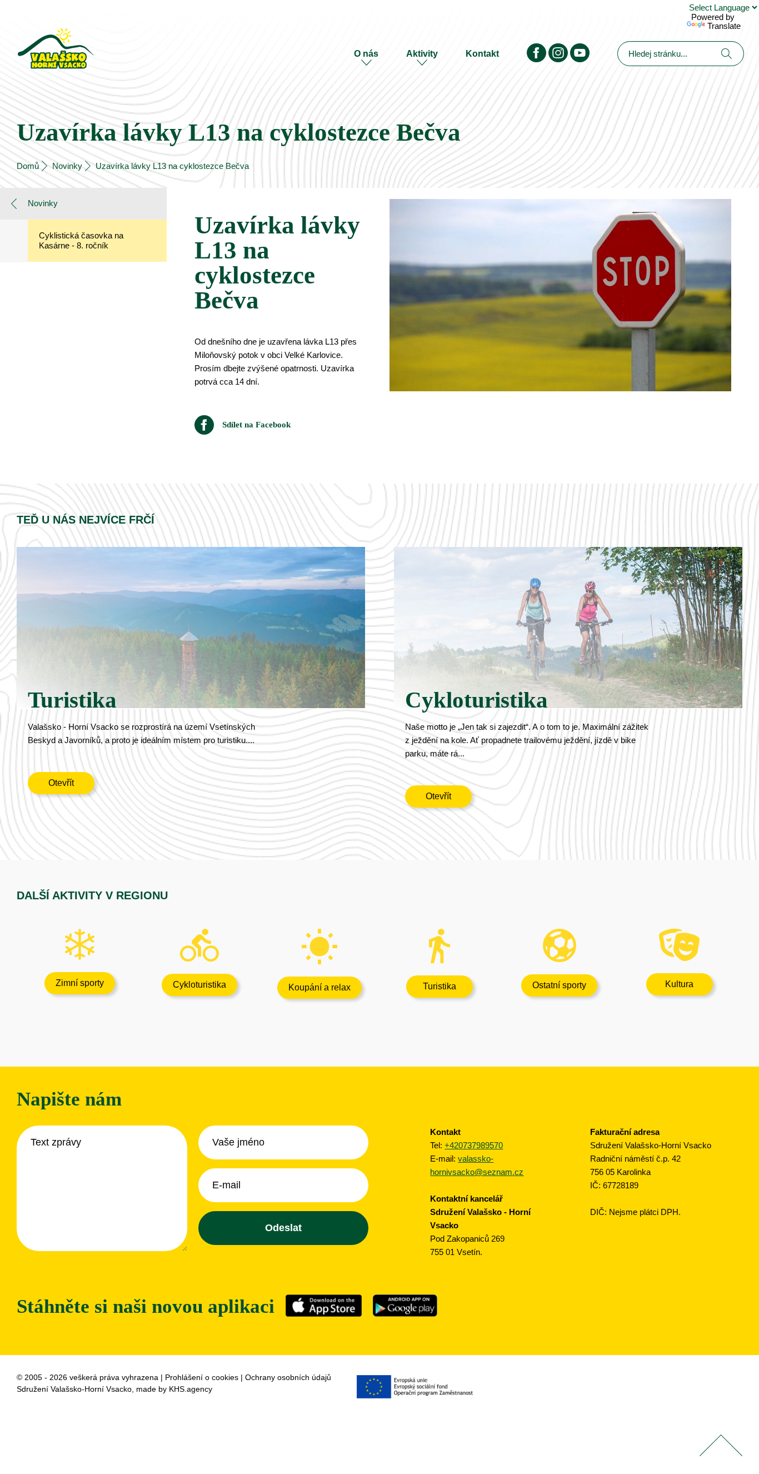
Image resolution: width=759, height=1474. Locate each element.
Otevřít (61, 783)
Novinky (67, 166)
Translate (724, 26)
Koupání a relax (319, 987)
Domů (28, 166)
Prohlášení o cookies (201, 1377)
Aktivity (422, 53)
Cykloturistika (199, 984)
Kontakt (482, 53)
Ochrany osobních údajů (288, 1377)
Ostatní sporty (559, 985)
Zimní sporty (80, 983)
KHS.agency (190, 1389)
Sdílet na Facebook (256, 425)
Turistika (439, 986)
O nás (366, 53)
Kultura (679, 984)
